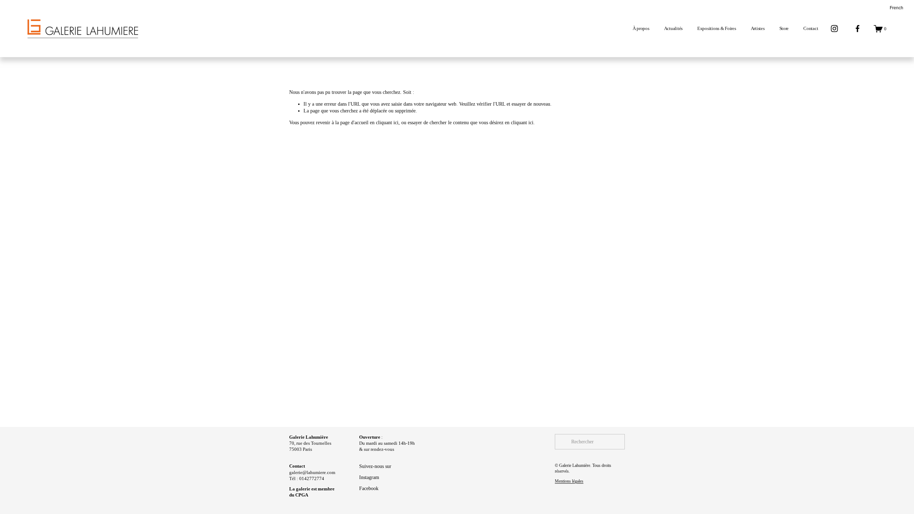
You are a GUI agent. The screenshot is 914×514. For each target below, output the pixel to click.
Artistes (758, 28)
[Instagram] (834, 28)
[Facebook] (857, 28)
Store (784, 28)
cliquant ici (387, 122)
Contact (810, 28)
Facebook (368, 488)
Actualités (673, 28)
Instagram (369, 477)
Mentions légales (569, 481)
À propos (641, 28)
